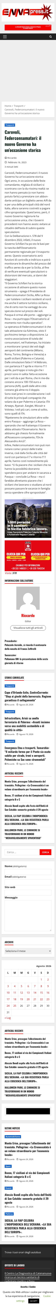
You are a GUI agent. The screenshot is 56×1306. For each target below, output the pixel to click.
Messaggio (11, 897)
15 (41, 992)
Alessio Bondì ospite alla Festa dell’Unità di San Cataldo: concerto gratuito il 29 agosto (26, 808)
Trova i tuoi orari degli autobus (23, 1252)
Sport (8, 1166)
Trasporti (10, 125)
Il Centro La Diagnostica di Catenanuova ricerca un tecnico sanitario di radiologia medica (28, 1277)
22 (41, 999)
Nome (15, 866)
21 (34, 999)
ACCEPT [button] (33, 1301)
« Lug (8, 1017)
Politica (9, 1214)
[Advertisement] (28, 69)
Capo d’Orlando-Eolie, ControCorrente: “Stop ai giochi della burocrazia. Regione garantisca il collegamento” (28, 696)
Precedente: (25, 645)
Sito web (10, 887)
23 (48, 999)
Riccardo (11, 157)
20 (28, 999)
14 (34, 992)
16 (48, 992)
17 (8, 999)
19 (21, 999)
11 (14, 992)
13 (28, 992)
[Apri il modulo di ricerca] (50, 37)
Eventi (9, 1188)
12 (21, 992)
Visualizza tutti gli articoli (28, 627)
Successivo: (26, 659)
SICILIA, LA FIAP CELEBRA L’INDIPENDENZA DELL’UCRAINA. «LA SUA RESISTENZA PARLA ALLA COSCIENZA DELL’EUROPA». (27, 820)
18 (14, 999)
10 (8, 992)
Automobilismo (13, 1136)
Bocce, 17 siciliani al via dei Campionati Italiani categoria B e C (27, 1175)
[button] (5, 36)
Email (15, 876)
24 (8, 1005)
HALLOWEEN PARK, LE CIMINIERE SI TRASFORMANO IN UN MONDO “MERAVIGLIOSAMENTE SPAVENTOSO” (23, 834)
